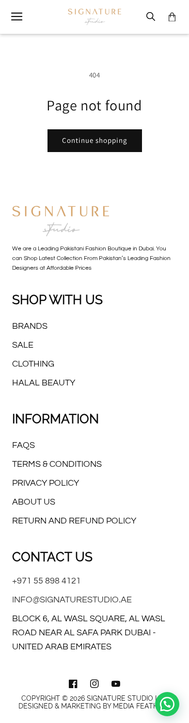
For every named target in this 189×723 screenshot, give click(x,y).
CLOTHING (33, 364)
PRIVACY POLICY (45, 483)
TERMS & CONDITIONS (57, 464)
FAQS (23, 445)
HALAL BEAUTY (43, 382)
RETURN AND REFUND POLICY (74, 520)
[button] (17, 17)
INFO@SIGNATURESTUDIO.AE (72, 599)
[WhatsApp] (167, 704)
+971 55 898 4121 (46, 580)
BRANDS (29, 326)
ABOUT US (33, 502)
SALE (22, 345)
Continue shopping (94, 140)
